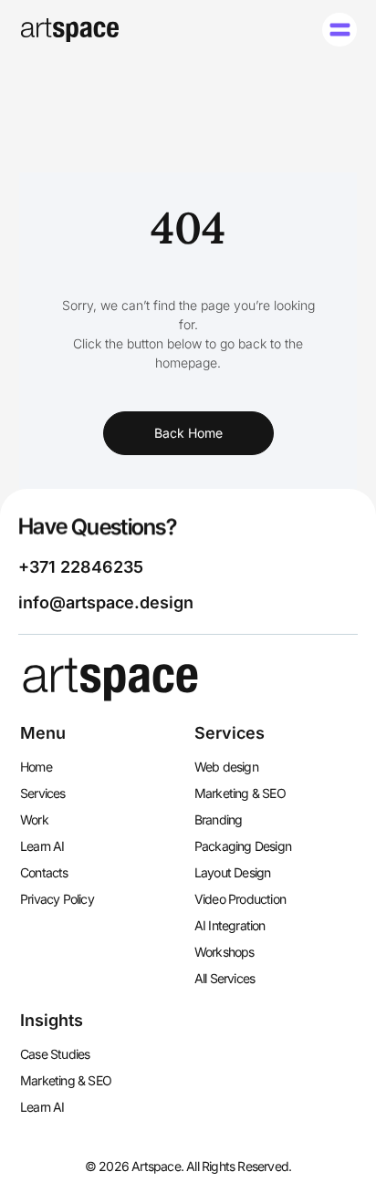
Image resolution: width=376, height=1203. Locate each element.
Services (43, 793)
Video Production (240, 899)
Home (36, 766)
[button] (339, 30)
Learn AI (42, 846)
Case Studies (54, 1054)
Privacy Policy (57, 899)
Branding (218, 819)
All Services (224, 978)
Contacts (44, 872)
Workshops (224, 951)
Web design (226, 766)
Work (34, 819)
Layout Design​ (232, 872)
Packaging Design (242, 846)
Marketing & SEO (240, 793)
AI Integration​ (230, 925)
